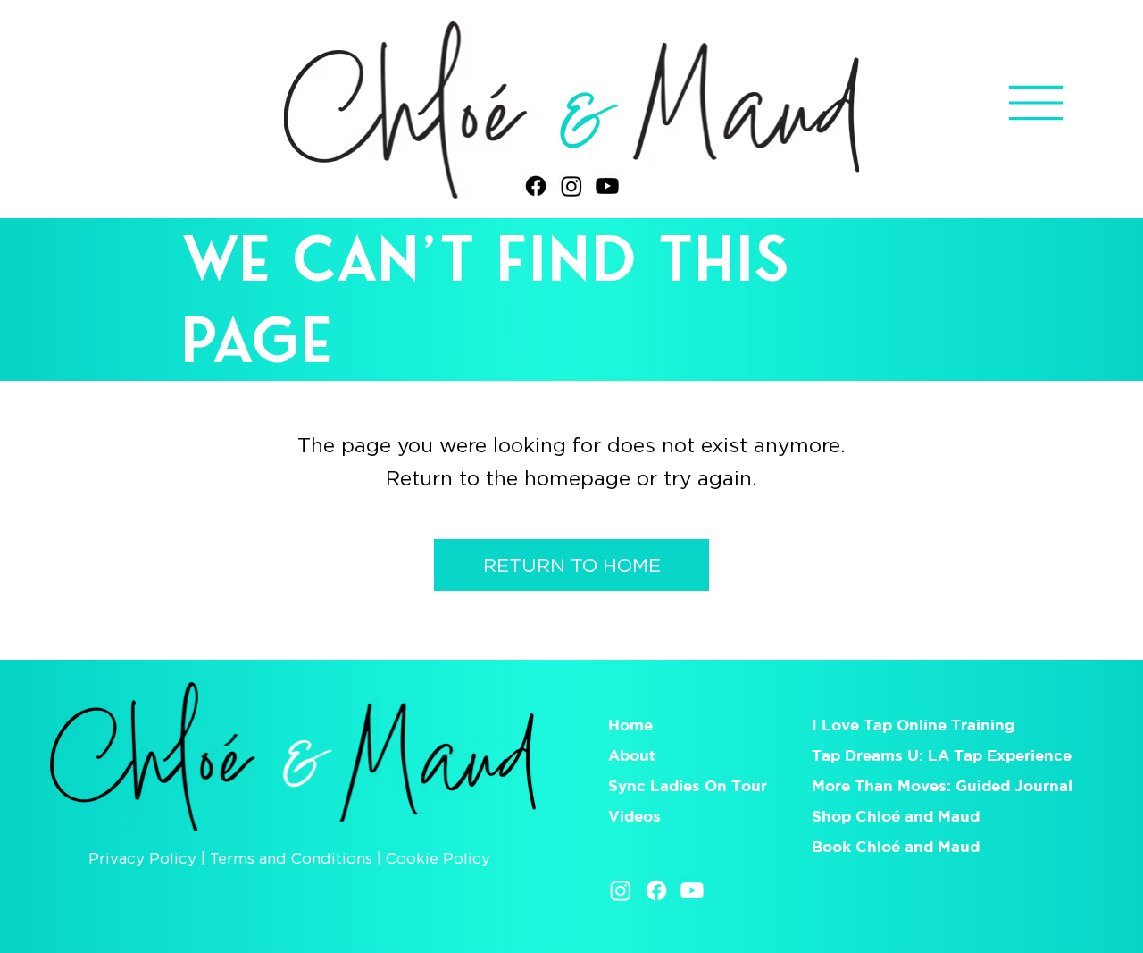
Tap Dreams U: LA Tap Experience (942, 754)
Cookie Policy (438, 858)
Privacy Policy (142, 858)
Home (630, 724)
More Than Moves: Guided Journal (942, 785)
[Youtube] (607, 186)
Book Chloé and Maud (896, 846)
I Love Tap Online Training (915, 724)
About (631, 754)
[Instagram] (571, 186)
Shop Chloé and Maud (896, 815)
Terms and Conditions (291, 858)
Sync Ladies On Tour (687, 785)
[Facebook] (535, 186)
